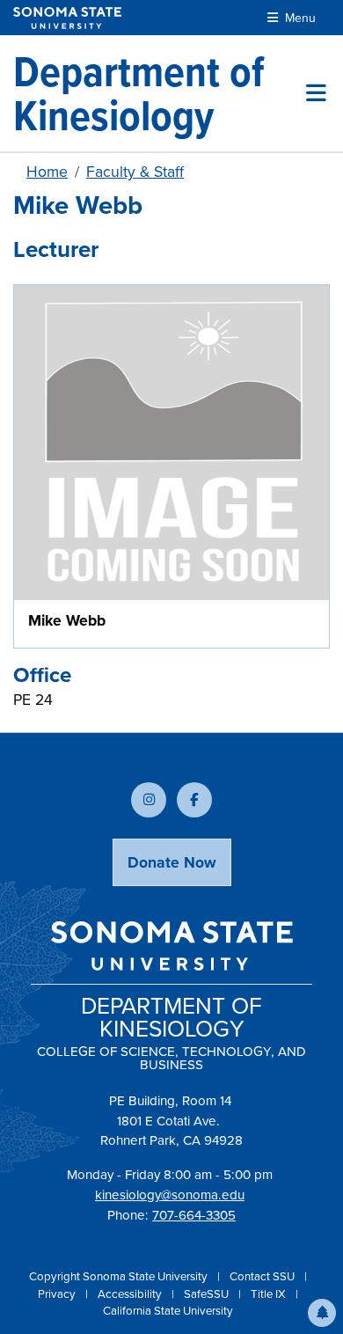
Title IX (269, 1294)
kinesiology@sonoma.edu (169, 1195)
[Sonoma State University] (67, 18)
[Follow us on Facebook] (194, 799)
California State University (168, 1310)
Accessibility (131, 1294)
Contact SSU (263, 1276)
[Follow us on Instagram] (148, 799)
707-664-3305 (194, 1215)
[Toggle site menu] (316, 93)
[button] (322, 1313)
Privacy (58, 1294)
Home (47, 171)
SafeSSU (207, 1294)
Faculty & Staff (135, 171)
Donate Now (172, 862)
